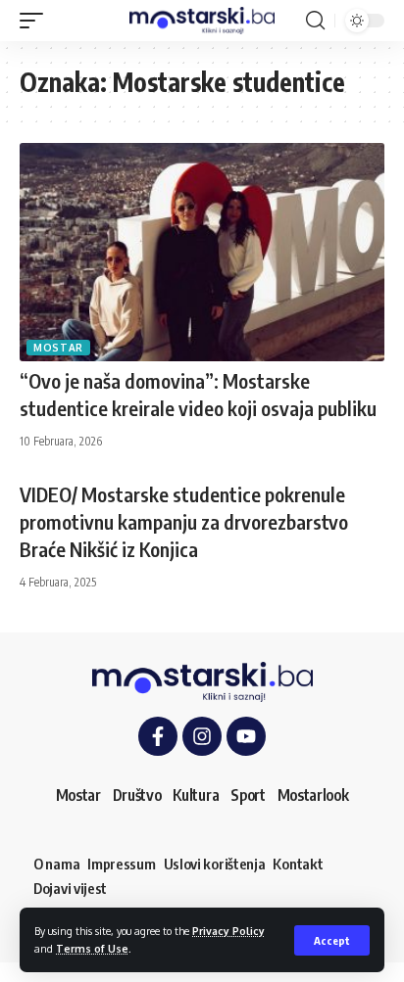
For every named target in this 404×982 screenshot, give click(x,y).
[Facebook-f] (157, 736)
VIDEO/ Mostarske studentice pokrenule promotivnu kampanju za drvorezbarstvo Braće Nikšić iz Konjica (184, 521)
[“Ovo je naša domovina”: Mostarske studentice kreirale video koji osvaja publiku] (202, 252)
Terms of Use (92, 948)
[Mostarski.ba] (202, 20)
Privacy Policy (228, 930)
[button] (332, 940)
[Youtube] (246, 736)
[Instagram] (202, 736)
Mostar (58, 347)
